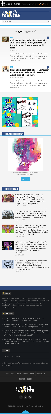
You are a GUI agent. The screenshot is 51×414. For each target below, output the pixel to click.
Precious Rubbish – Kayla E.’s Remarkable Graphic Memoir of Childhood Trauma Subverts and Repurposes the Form (26, 325)
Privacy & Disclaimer (36, 406)
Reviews (32, 374)
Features (25, 374)
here (10, 365)
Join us (14, 307)
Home (7, 374)
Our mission (6, 307)
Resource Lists (41, 374)
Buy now (25, 179)
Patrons (29, 379)
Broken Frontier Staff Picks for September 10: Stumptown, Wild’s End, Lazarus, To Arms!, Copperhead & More (29, 72)
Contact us (22, 379)
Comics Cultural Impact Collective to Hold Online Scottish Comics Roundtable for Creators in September (24, 319)
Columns (18, 374)
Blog (11, 38)
